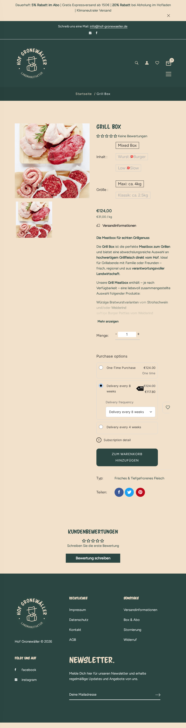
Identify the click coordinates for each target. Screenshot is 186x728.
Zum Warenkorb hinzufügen (127, 457)
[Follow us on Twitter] (129, 492)
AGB (72, 640)
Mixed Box (127, 145)
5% (141, 388)
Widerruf (130, 640)
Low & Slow (128, 168)
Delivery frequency (120, 402)
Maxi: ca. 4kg (130, 183)
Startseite (84, 94)
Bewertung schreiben (93, 558)
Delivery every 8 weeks (125, 388)
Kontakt (75, 630)
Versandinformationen (119, 225)
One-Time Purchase (121, 368)
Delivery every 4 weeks (124, 427)
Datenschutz (78, 620)
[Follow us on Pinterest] (140, 492)
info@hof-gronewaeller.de (108, 26)
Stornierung (132, 630)
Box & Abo (132, 620)
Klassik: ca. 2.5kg (133, 195)
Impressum (77, 610)
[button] (106, 136)
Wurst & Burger (132, 156)
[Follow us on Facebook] (119, 492)
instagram (29, 680)
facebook (29, 670)
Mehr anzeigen (108, 321)
